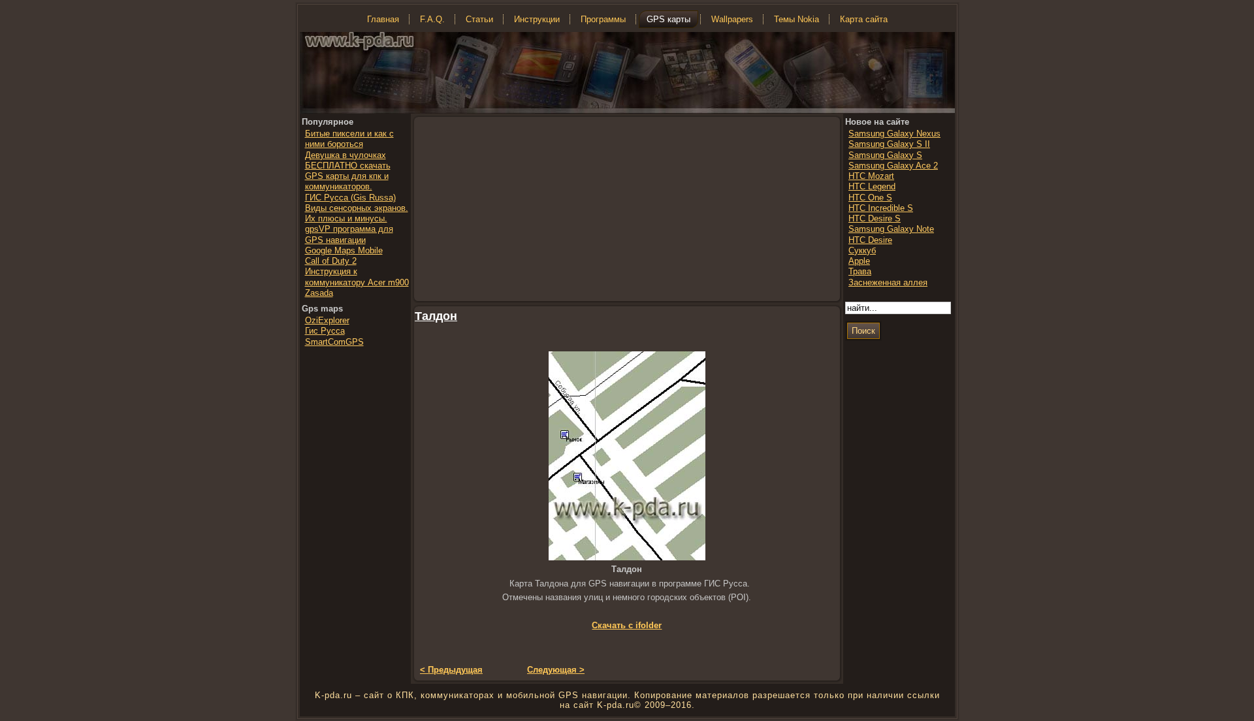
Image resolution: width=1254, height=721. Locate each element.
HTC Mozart (871, 176)
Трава (859, 271)
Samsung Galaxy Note (891, 229)
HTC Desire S (874, 218)
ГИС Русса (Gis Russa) (350, 197)
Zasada (319, 293)
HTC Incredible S (880, 208)
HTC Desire (870, 240)
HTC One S (870, 197)
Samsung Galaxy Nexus (894, 133)
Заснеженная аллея (887, 282)
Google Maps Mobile (344, 250)
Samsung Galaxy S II (889, 144)
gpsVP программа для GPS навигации (349, 234)
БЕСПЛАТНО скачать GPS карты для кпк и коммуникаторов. (348, 176)
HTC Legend (871, 186)
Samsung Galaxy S (885, 155)
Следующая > (556, 670)
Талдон (436, 316)
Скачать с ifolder (627, 625)
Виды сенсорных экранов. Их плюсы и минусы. (356, 213)
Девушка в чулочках (345, 155)
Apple (859, 261)
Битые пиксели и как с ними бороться (349, 139)
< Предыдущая (451, 670)
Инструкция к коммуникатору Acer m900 (357, 276)
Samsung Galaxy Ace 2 (893, 165)
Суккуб (862, 250)
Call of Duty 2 (331, 261)
